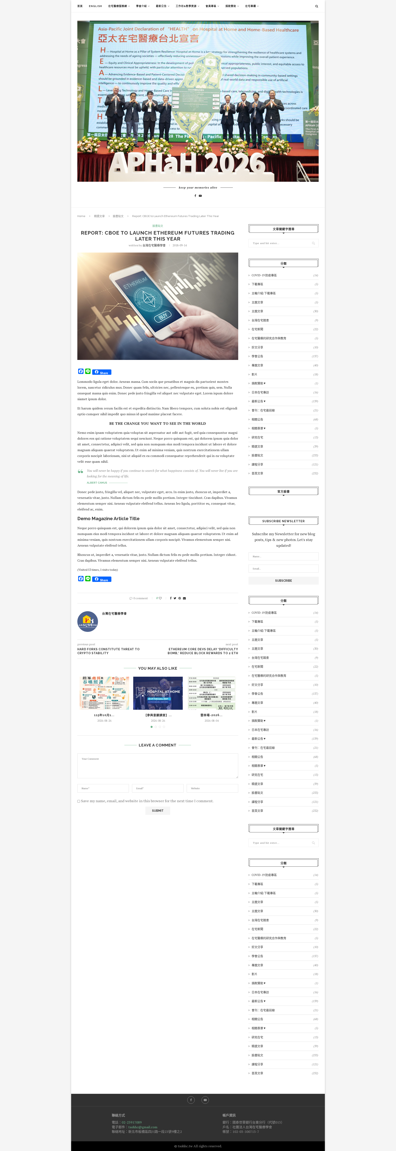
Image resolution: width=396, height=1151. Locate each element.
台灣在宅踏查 (285, 320)
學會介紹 (141, 6)
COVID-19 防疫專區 (285, 275)
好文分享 (285, 347)
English (95, 6)
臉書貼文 (118, 216)
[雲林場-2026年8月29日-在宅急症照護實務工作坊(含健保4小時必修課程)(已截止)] (211, 693)
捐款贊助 (230, 6)
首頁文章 (285, 473)
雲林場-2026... (211, 715)
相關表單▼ (285, 428)
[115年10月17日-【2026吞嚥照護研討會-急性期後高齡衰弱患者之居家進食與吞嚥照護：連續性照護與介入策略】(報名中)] (104, 693)
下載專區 (285, 284)
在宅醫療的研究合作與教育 (285, 338)
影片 (285, 374)
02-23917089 (132, 1122)
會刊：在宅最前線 (285, 410)
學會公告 (285, 356)
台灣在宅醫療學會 (154, 245)
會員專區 (211, 6)
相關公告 (285, 419)
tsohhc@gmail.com (142, 1127)
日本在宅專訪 (285, 392)
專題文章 (285, 365)
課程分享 (285, 464)
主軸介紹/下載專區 (285, 293)
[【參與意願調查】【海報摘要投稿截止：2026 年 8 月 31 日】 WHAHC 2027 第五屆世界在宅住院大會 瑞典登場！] (158, 693)
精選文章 (99, 216)
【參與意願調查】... (158, 715)
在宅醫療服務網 (117, 6)
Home (81, 216)
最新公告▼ (285, 401)
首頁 (80, 6)
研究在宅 (285, 437)
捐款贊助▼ (285, 383)
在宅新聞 (285, 329)
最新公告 (161, 6)
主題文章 (285, 302)
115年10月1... (104, 715)
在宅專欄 (250, 6)
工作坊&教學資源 (186, 6)
